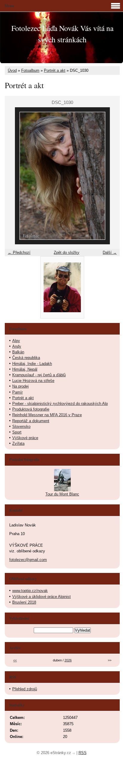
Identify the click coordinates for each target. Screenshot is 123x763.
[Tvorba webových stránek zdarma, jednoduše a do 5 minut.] (74, 753)
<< (15, 660)
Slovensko (21, 426)
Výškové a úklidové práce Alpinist (41, 596)
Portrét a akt (54, 70)
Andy (16, 346)
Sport (16, 432)
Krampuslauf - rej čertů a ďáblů (39, 375)
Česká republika (26, 357)
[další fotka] (110, 175)
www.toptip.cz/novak (30, 590)
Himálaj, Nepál (24, 369)
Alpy (16, 340)
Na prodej (20, 386)
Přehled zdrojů (24, 689)
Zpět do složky (66, 252)
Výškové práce (25, 438)
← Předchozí (19, 252)
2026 (68, 660)
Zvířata (18, 443)
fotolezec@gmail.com (28, 559)
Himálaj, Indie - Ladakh (32, 363)
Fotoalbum (30, 70)
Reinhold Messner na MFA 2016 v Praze (47, 415)
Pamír (17, 392)
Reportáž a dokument (30, 421)
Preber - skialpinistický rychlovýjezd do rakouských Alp (60, 403)
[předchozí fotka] (14, 175)
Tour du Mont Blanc (62, 494)
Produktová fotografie (30, 409)
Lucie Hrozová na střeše (33, 380)
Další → (110, 252)
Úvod (12, 70)
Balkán (18, 352)
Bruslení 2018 (24, 602)
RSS (83, 752)
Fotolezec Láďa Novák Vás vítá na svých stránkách (62, 33)
